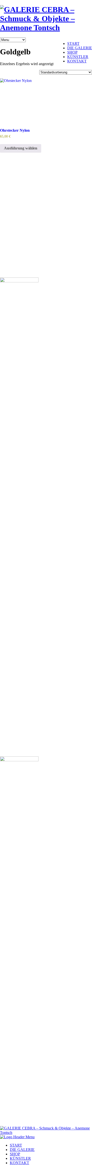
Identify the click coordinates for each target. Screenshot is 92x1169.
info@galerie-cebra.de (17, 197)
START (73, 43)
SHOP (72, 52)
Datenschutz (12, 263)
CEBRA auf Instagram (20, 246)
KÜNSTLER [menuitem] (20, 1158)
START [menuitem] (16, 1145)
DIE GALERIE (79, 48)
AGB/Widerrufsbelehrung (23, 271)
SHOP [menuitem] (15, 1154)
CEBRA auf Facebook (20, 238)
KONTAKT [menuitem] (19, 1163)
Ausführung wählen (20, 148)
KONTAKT (77, 61)
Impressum (11, 255)
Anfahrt (9, 230)
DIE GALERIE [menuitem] (22, 1150)
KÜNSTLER (77, 57)
